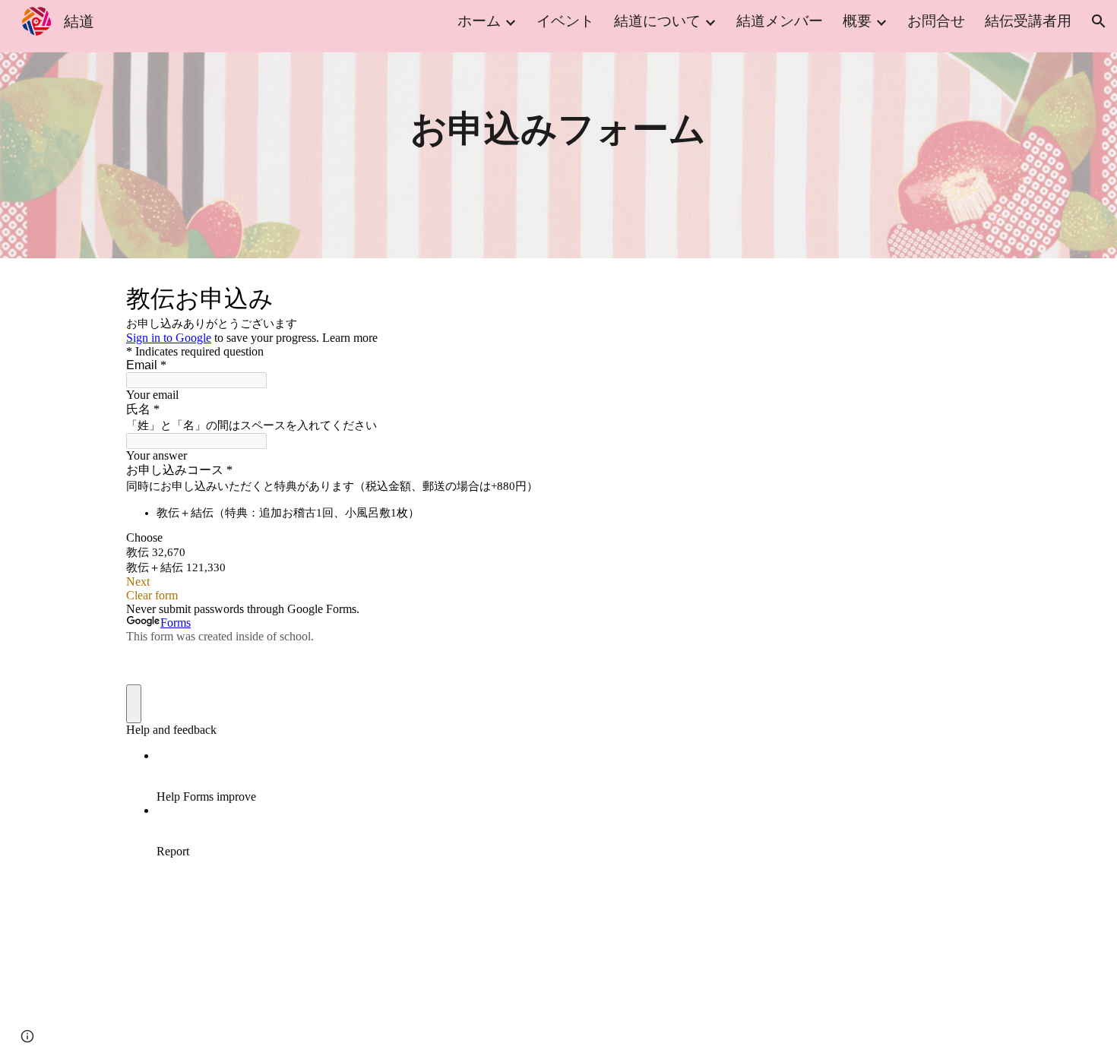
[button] (1099, 21)
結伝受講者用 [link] (1028, 21)
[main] (558, 129)
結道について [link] (657, 21)
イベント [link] (565, 21)
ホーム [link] (479, 21)
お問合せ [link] (936, 21)
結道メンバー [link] (779, 21)
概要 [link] (857, 21)
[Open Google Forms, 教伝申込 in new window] (968, 296)
